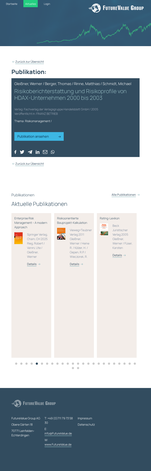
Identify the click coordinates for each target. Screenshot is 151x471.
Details (31, 264)
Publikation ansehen (33, 136)
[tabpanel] (32, 285)
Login (47, 4)
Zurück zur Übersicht (29, 62)
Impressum (85, 418)
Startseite (11, 4)
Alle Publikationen (124, 195)
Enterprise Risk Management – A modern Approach (31, 241)
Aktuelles (30, 4)
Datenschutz (86, 424)
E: (58, 431)
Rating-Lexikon (116, 236)
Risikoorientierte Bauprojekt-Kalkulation (74, 241)
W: (58, 442)
